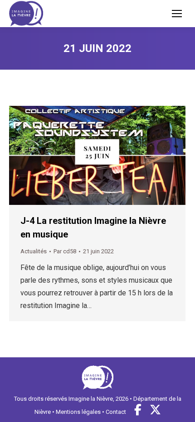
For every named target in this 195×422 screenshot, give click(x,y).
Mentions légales (78, 411)
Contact (116, 411)
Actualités (33, 251)
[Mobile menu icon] (177, 14)
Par (65, 251)
